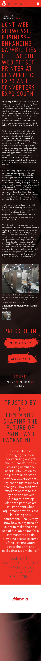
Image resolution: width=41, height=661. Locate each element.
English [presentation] (18, 18)
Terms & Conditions (24, 651)
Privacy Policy (14, 651)
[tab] (18, 18)
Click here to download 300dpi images (19, 306)
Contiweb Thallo (30, 125)
